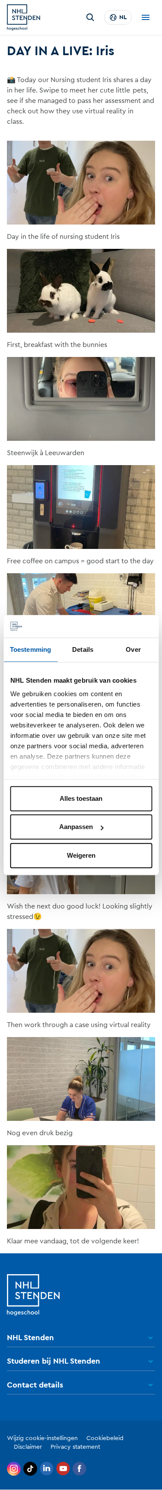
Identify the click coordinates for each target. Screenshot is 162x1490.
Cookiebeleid (105, 1438)
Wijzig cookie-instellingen (42, 1438)
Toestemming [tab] (30, 649)
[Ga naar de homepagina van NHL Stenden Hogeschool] (23, 17)
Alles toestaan (81, 798)
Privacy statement (75, 1447)
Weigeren (81, 855)
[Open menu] (145, 17)
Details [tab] (82, 649)
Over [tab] (133, 649)
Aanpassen (76, 827)
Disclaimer (28, 1447)
